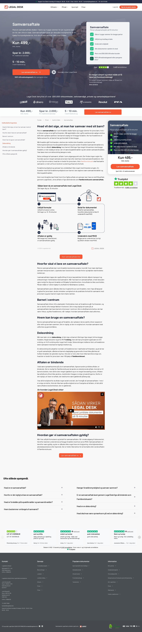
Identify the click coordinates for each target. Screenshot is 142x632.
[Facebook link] (40, 626)
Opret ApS (75, 7)
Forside (39, 120)
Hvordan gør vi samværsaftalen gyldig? (14, 150)
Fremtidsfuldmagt (77, 578)
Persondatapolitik (112, 574)
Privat (64, 7)
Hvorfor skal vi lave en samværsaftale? (14, 133)
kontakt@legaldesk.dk (90, 1)
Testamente (76, 582)
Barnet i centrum (7, 136)
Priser (83, 7)
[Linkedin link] (42, 626)
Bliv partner (111, 565)
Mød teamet (111, 590)
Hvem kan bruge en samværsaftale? (13, 140)
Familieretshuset (87, 161)
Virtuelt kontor (76, 574)
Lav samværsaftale (125, 166)
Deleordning (6, 143)
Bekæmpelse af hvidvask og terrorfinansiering (120, 578)
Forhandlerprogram (42, 565)
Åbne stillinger (41, 570)
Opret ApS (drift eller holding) (80, 565)
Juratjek (39, 574)
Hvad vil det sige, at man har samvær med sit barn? (16, 128)
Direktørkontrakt (77, 570)
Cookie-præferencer (113, 594)
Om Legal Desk (112, 582)
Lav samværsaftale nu (70, 455)
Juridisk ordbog (41, 578)
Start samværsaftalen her (71, 257)
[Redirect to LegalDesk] (83, 626)
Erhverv (54, 7)
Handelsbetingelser (113, 570)
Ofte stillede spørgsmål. (9, 154)
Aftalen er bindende (8, 147)
